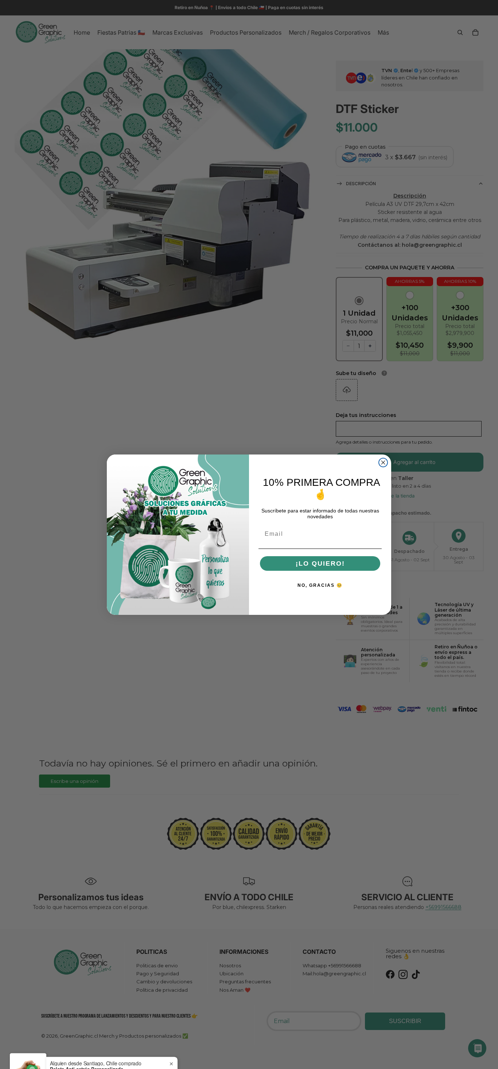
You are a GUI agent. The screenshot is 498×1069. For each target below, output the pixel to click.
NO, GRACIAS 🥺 (320, 585)
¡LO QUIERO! (320, 563)
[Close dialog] (383, 462)
